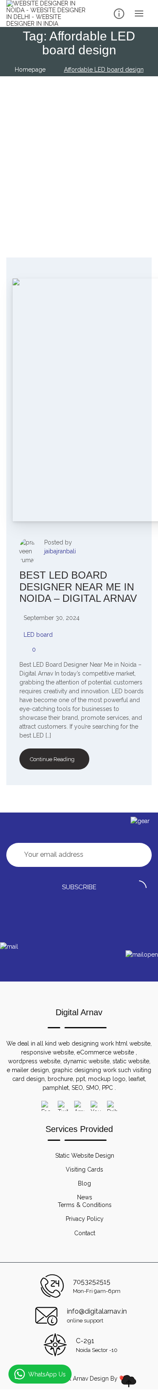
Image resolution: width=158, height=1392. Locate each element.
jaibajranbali (60, 551)
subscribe (79, 887)
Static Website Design (84, 1155)
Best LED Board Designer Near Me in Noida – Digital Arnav (78, 586)
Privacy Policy (85, 1218)
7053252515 (91, 1282)
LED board (38, 634)
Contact (84, 1233)
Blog (84, 1183)
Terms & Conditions (85, 1205)
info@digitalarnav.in (97, 1311)
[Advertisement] (79, 159)
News (84, 1197)
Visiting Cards (84, 1169)
